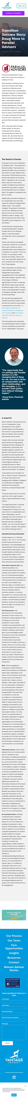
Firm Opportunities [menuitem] (14, 946)
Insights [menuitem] (14, 953)
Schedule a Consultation (13, 13)
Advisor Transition (15, 51)
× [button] (25, 1086)
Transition (5, 51)
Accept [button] (14, 1095)
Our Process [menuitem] (14, 935)
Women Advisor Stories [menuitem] (14, 968)
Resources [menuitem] (14, 957)
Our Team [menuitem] (14, 940)
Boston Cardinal (7, 26)
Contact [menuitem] (14, 962)
